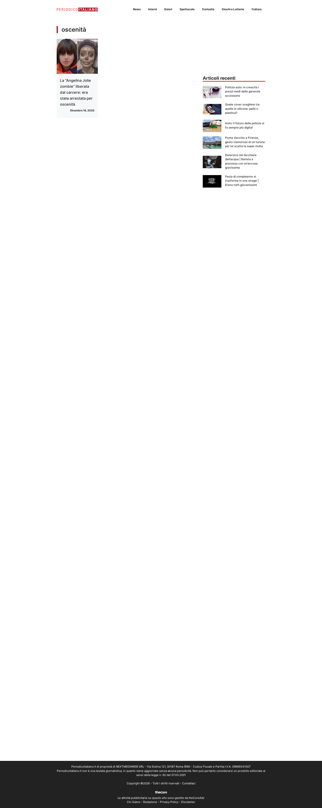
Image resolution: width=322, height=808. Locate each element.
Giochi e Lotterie (233, 9)
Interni (152, 9)
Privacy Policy (169, 802)
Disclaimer (188, 802)
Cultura (257, 9)
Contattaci (188, 783)
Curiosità (208, 9)
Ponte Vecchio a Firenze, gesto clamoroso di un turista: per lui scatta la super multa (245, 142)
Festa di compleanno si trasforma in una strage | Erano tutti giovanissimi (242, 181)
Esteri (168, 9)
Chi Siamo (133, 802)
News (137, 9)
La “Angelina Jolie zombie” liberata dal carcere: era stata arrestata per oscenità (76, 92)
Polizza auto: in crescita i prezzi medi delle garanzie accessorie (242, 91)
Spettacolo (187, 9)
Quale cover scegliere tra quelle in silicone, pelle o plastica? (242, 109)
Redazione (150, 802)
